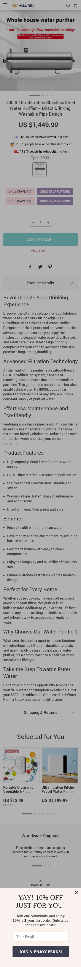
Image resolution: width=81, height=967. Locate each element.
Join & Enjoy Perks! (40, 952)
